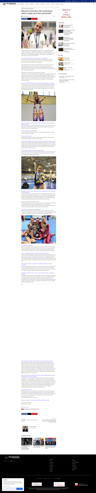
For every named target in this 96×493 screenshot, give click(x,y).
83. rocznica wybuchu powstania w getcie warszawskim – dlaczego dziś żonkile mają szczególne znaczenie (49, 420)
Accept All (19, 488)
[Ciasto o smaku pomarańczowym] (60, 59)
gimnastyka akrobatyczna (35, 409)
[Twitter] (8, 461)
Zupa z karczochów (67, 62)
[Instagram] (90, 1)
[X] (93, 1)
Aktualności (27, 7)
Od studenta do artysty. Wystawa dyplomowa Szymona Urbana (69, 49)
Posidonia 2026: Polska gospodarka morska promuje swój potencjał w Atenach (50, 447)
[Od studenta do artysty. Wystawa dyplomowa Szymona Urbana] (60, 49)
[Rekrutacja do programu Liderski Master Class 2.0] (60, 44)
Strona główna (23, 7)
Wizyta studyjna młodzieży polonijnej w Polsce (66, 76)
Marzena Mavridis (26, 16)
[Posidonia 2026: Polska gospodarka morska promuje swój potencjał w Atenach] (50, 441)
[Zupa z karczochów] (60, 64)
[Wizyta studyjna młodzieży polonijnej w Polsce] (60, 26)
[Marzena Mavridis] (22, 16)
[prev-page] (22, 451)
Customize (6, 488)
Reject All (13, 488)
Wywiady (32, 8)
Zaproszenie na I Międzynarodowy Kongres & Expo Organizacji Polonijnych (68, 38)
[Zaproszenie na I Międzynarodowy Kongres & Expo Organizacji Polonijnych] (60, 38)
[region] (13, 484)
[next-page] (23, 451)
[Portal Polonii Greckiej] (9, 4)
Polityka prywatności (6, 486)
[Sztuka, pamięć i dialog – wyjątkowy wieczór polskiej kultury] (38, 441)
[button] (93, 4)
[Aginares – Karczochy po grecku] (60, 69)
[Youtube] (95, 1)
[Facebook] (88, 1)
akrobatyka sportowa (27, 409)
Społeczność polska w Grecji (34, 7)
